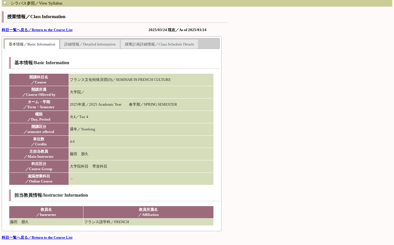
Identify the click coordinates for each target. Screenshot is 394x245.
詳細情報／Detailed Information (90, 44)
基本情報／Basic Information (32, 44)
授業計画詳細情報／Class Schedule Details (159, 44)
